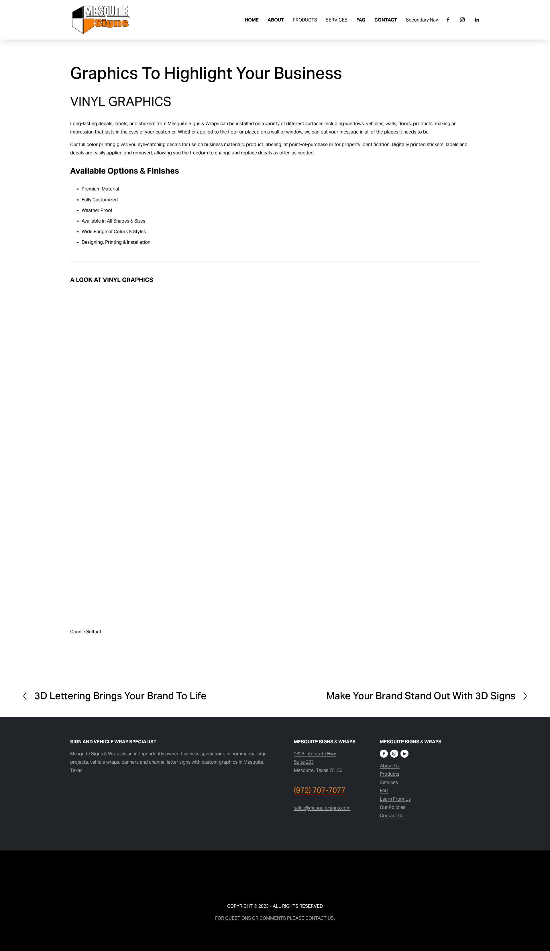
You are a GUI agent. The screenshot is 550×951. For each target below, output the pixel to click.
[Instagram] (462, 20)
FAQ (361, 20)
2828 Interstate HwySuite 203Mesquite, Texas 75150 (318, 762)
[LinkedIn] (477, 20)
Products (389, 774)
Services (389, 782)
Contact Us (392, 816)
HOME (252, 20)
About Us (390, 766)
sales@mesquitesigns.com (322, 808)
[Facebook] (448, 20)
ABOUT (276, 20)
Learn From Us (395, 799)
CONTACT (385, 20)
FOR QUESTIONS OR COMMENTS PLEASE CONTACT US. (275, 918)
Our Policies (392, 807)
